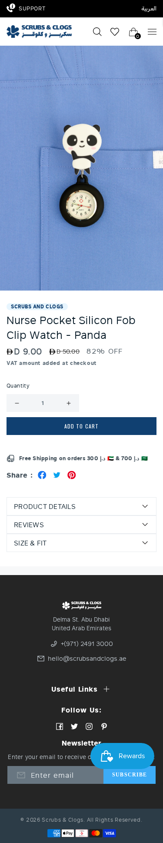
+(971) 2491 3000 (87, 644)
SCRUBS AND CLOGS (37, 306)
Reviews (29, 524)
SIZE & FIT (30, 543)
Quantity (18, 386)
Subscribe (129, 775)
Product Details (45, 506)
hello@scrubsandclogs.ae (82, 658)
